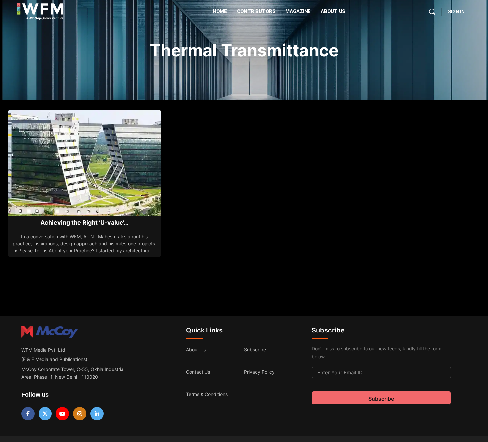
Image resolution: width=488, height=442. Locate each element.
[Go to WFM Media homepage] (40, 11)
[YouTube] (62, 413)
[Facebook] (28, 413)
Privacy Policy (259, 372)
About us (196, 349)
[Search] (432, 12)
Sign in (456, 11)
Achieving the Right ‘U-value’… (84, 222)
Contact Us (198, 372)
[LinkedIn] (97, 413)
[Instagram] (79, 413)
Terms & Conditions (207, 394)
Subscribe (255, 349)
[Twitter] (45, 413)
